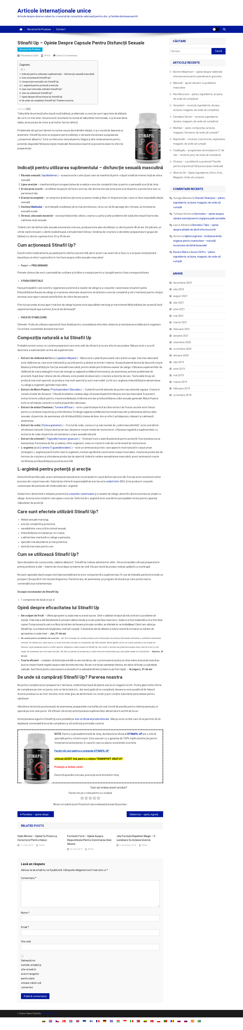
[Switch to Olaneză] (70, 1021)
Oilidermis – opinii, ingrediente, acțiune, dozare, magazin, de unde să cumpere (146, 814)
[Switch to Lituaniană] (145, 1021)
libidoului (36, 206)
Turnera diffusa (63, 407)
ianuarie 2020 (181, 355)
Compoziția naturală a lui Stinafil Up (40, 81)
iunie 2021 (179, 309)
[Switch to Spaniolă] (192, 1021)
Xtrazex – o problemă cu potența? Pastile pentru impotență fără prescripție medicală (198, 164)
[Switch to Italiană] (131, 1021)
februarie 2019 (181, 388)
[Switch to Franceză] (97, 1021)
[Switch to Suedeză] (199, 1021)
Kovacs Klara (180, 252)
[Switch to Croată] (50, 1021)
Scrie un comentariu (66, 55)
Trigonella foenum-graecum (62, 438)
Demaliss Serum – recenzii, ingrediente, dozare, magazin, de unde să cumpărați (195, 119)
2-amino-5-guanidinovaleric (55, 447)
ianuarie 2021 (181, 335)
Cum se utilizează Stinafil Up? (37, 93)
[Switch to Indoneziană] (125, 1021)
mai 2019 (178, 375)
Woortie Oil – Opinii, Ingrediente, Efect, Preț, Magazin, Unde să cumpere (198, 175)
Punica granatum (52, 425)
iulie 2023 (178, 289)
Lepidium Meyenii (66, 358)
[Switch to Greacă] (111, 1021)
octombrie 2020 (182, 348)
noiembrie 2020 (182, 342)
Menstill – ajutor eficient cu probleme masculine (194, 85)
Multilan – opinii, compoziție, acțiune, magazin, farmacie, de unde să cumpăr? (196, 130)
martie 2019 (180, 381)
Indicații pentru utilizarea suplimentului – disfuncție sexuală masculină (58, 74)
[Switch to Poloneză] (158, 1021)
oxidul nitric (112, 481)
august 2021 (180, 296)
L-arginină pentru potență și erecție (40, 85)
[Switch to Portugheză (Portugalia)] (165, 1021)
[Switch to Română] (172, 1021)
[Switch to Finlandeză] (91, 1021)
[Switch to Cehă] (57, 1021)
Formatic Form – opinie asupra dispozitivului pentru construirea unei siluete (89, 840)
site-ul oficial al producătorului (92, 719)
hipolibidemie (49, 175)
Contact (60, 29)
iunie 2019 (179, 368)
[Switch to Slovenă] (185, 1021)
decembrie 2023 (182, 282)
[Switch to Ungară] (118, 1021)
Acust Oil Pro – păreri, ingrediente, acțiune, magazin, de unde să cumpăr (197, 257)
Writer (47, 55)
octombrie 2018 (182, 395)
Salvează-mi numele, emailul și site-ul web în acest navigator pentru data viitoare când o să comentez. (31, 974)
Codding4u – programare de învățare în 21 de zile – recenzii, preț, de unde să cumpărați (198, 152)
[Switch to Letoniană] (138, 1021)
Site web (26, 941)
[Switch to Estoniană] (84, 1021)
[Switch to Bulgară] (43, 1021)
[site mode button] (216, 29)
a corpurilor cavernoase (80, 493)
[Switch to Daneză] (64, 1021)
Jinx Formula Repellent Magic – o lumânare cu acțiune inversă (136, 838)
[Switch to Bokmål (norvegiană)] (152, 1021)
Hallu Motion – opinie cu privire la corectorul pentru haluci (37, 838)
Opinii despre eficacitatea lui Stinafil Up (42, 96)
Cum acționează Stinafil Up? (36, 77)
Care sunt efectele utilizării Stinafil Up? (42, 89)
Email (25, 927)
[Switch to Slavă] (179, 1021)
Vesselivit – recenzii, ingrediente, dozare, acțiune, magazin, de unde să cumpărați (196, 107)
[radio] (82, 798)
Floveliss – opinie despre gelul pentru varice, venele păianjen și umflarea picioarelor (38, 814)
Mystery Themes (49, 1013)
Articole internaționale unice (54, 10)
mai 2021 (178, 315)
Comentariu (28, 878)
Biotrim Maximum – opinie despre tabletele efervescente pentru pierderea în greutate (197, 74)
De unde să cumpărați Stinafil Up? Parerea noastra (47, 100)
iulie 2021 (178, 302)
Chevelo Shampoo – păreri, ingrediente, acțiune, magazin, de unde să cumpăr (199, 203)
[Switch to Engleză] (77, 1021)
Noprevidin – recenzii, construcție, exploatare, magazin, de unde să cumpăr (199, 141)
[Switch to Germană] (104, 1021)
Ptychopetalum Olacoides (66, 389)
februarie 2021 (181, 329)
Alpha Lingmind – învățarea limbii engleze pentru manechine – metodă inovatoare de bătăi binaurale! (197, 241)
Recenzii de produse (39, 29)
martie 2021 (180, 322)
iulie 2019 (178, 362)
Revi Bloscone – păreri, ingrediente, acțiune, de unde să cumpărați (198, 96)
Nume (25, 912)
